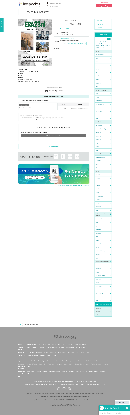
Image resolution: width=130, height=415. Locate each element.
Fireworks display (100, 275)
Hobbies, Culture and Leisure (21, 366)
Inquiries (99, 27)
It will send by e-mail (77, 156)
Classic (97, 79)
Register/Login (104, 6)
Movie (102, 45)
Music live (98, 308)
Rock (97, 58)
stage (97, 93)
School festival (99, 293)
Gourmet (107, 45)
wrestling (98, 189)
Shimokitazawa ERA (65, 38)
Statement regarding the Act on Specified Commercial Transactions (80, 384)
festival (97, 272)
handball (98, 203)
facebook (63, 156)
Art (96, 290)
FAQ (105, 384)
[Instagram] (70, 388)
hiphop (97, 69)
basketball (98, 206)
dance (97, 115)
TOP (19, 324)
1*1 (104, 47)
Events (98, 311)
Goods (97, 146)
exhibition (98, 132)
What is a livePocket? (55, 3)
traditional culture (100, 104)
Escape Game (99, 244)
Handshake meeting (101, 129)
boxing (97, 192)
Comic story (99, 100)
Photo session (103, 44)
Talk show (98, 139)
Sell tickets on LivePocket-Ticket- (86, 381)
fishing (97, 240)
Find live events (53, 6)
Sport (97, 171)
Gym (97, 222)
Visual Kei (98, 83)
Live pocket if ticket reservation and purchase (29, 4)
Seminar (98, 282)
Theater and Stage (101, 90)
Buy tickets (100, 24)
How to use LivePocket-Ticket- (63, 381)
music (97, 51)
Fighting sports (99, 196)
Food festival (99, 286)
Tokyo (72, 38)
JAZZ (97, 72)
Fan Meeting (99, 125)
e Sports (98, 199)
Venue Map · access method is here (73, 43)
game (97, 236)
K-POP (97, 76)
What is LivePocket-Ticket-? (42, 381)
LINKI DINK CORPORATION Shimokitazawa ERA (73, 48)
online (97, 42)
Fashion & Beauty (100, 251)
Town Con (98, 279)
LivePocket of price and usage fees (34, 384)
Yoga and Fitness (100, 219)
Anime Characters (101, 154)
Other (97, 86)
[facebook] (65, 388)
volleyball (98, 185)
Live (97, 143)
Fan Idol (98, 122)
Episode (62, 29)
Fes (96, 65)
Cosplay (98, 47)
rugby (97, 182)
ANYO (66, 29)
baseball (98, 174)
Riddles (98, 45)
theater (97, 97)
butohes (70, 29)
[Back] (21, 12)
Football (98, 178)
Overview (99, 20)
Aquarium (98, 229)
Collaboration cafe (100, 157)
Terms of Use (52, 384)
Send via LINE (70, 156)
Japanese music (100, 54)
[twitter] (59, 388)
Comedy (102, 42)
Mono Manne (99, 111)
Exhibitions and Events (102, 261)
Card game (98, 233)
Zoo (97, 226)
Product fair (98, 265)
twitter (56, 156)
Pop (97, 61)
